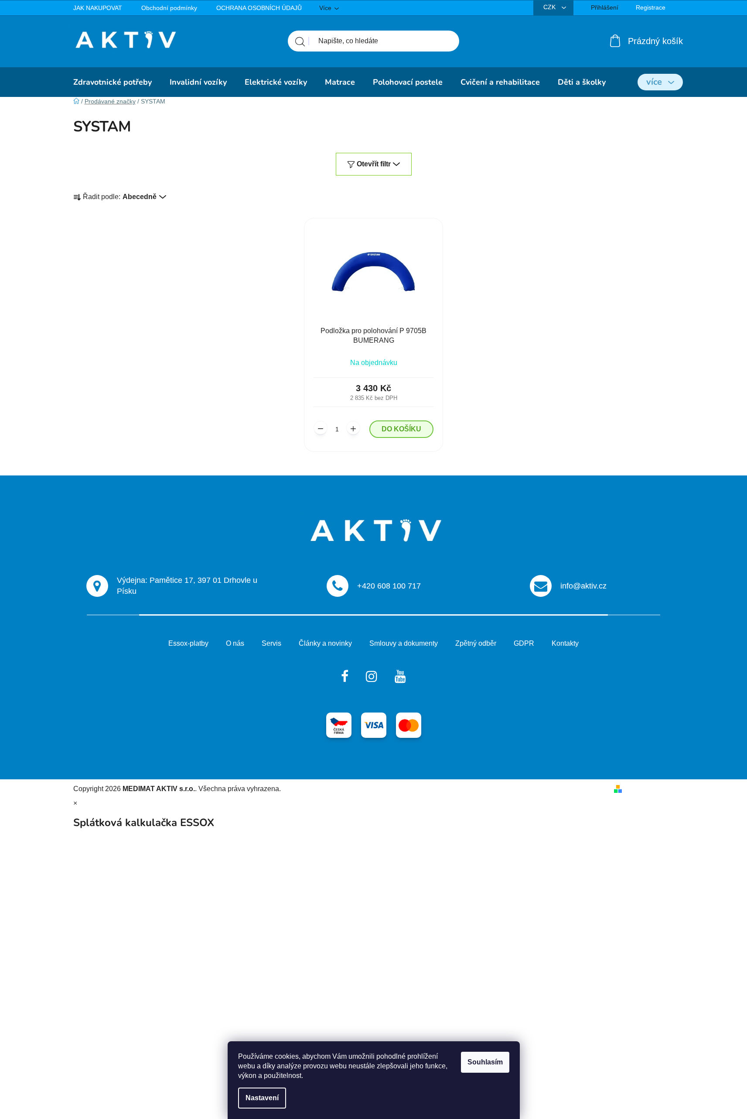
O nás (235, 643)
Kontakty (565, 643)
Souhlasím (485, 1062)
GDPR (524, 643)
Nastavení (262, 1098)
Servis (271, 643)
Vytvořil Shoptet (650, 788)
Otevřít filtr (374, 164)
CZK (550, 6)
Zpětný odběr (475, 643)
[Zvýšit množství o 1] (353, 427)
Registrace (650, 7)
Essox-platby (188, 643)
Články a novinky (325, 643)
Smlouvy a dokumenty (403, 643)
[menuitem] (112, 82)
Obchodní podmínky (169, 7)
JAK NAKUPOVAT (97, 7)
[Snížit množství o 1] (320, 427)
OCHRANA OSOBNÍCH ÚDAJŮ (259, 7)
